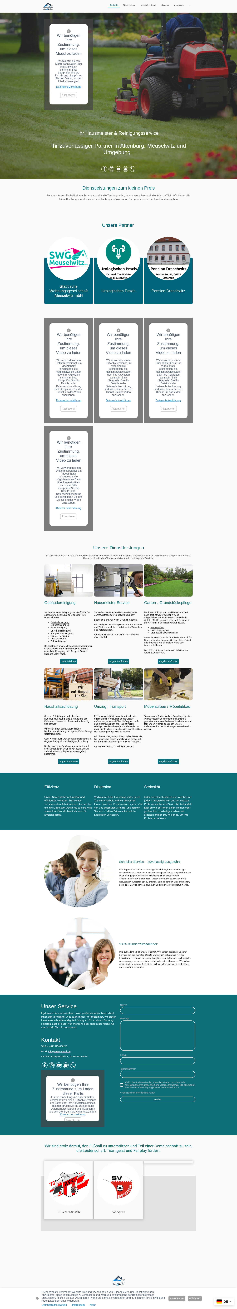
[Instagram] (111, 169)
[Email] (125, 169)
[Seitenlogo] (48, 6)
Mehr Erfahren (68, 661)
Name (123, 1005)
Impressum (78, 1305)
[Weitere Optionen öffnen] (190, 5)
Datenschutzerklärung (68, 86)
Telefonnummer (128, 1069)
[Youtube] (118, 169)
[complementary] (224, 1302)
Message (124, 1018)
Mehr (93, 1305)
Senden (157, 1099)
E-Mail (123, 1055)
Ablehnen (194, 1298)
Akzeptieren (68, 95)
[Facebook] (104, 169)
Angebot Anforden (118, 661)
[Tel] (133, 169)
